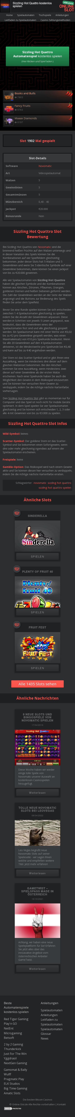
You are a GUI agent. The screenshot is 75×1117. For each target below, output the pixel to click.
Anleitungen (62, 15)
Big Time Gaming (15, 1088)
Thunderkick (12, 1049)
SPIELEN (37, 556)
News (44, 1038)
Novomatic (45, 166)
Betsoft (9, 1038)
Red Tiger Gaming (16, 1019)
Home (9, 15)
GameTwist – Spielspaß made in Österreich (37, 891)
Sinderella (37, 515)
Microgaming (13, 1033)
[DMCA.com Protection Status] (13, 1108)
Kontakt (61, 1104)
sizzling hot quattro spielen (55, 487)
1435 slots (68, 3)
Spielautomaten (25, 15)
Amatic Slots (12, 1093)
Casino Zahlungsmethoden (55, 20)
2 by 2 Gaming (13, 1044)
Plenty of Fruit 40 (37, 571)
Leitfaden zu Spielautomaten (20, 20)
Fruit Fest (37, 627)
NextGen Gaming (15, 1063)
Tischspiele (45, 15)
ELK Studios (12, 1084)
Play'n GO (10, 1024)
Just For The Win (15, 1054)
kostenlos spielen (37, 56)
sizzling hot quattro (59, 483)
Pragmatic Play (14, 1079)
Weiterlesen (37, 792)
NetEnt (8, 1028)
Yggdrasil (10, 1058)
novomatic (40, 483)
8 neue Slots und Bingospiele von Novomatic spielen (37, 717)
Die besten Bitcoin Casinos (37, 1099)
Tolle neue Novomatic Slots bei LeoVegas (37, 809)
